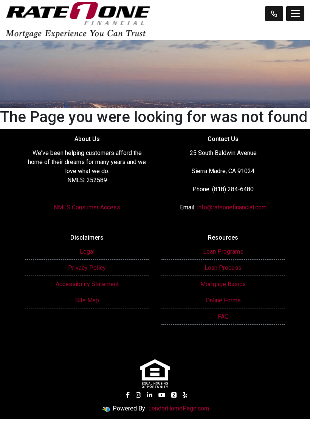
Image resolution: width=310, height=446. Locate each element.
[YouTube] (161, 395)
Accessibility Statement (87, 284)
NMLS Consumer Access (87, 207)
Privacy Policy (87, 267)
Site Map (87, 300)
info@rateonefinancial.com (232, 207)
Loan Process (223, 267)
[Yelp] (185, 395)
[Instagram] (138, 395)
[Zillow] (174, 395)
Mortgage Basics (223, 284)
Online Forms (223, 300)
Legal (87, 251)
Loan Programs (223, 251)
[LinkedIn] (149, 395)
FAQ (223, 316)
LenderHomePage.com (178, 408)
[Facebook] (128, 395)
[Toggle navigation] (295, 13)
